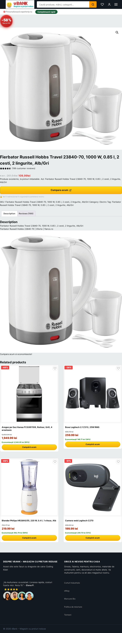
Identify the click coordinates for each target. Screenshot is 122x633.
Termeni (67, 615)
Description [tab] (9, 213)
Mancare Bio (69, 599)
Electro (103, 202)
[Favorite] (102, 4)
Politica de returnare (73, 607)
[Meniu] (116, 4)
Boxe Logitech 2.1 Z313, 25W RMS (82, 427)
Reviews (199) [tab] (26, 213)
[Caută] (93, 4)
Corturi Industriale (72, 583)
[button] (117, 32)
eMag (66, 591)
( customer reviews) (23, 168)
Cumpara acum (59, 190)
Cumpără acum (29, 447)
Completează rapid (46, 12)
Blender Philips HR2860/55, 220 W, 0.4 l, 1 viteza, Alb (29, 520)
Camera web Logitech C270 (79, 520)
